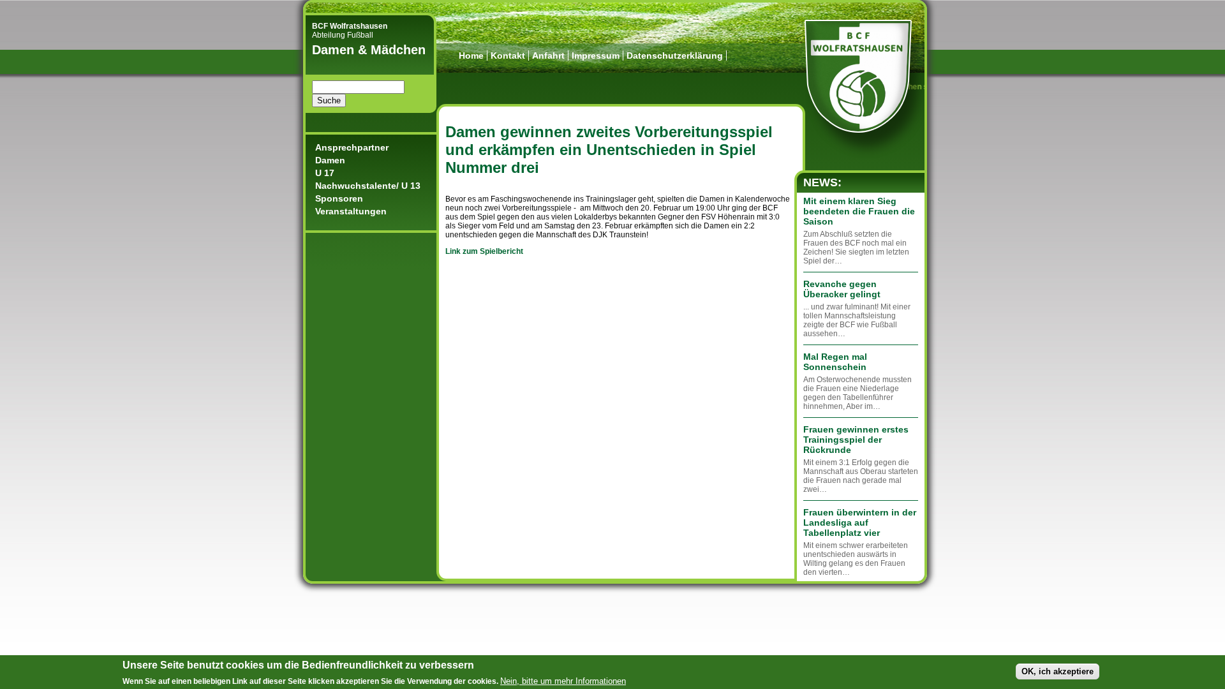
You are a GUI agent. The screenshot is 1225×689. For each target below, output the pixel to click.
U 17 (324, 173)
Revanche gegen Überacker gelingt (841, 289)
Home (471, 55)
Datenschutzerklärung (675, 55)
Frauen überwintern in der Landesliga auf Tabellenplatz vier (859, 522)
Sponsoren (339, 198)
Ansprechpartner (352, 147)
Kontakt (508, 55)
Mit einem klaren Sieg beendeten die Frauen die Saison (859, 211)
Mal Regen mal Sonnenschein (835, 362)
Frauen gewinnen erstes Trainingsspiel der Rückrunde (856, 439)
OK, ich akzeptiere (1057, 671)
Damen (330, 160)
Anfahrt (548, 55)
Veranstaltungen (351, 211)
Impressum (596, 55)
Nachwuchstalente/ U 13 (367, 186)
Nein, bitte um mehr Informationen (563, 680)
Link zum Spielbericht (484, 251)
